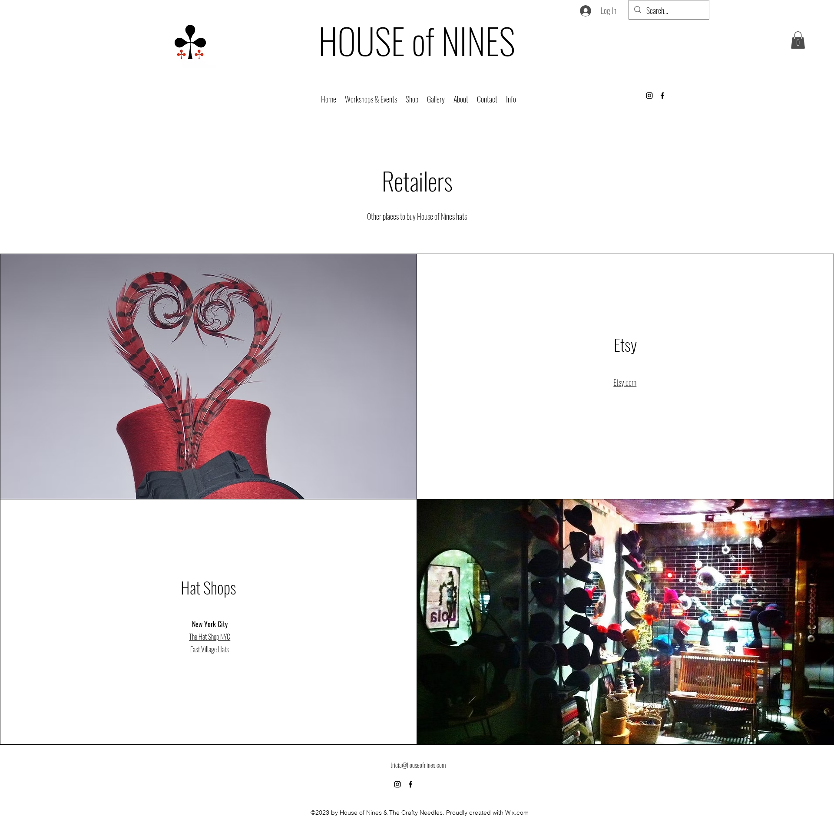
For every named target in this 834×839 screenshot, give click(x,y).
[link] (798, 40)
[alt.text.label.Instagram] (649, 95)
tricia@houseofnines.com (418, 765)
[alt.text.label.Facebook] (662, 95)
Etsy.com (624, 382)
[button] (412, 98)
